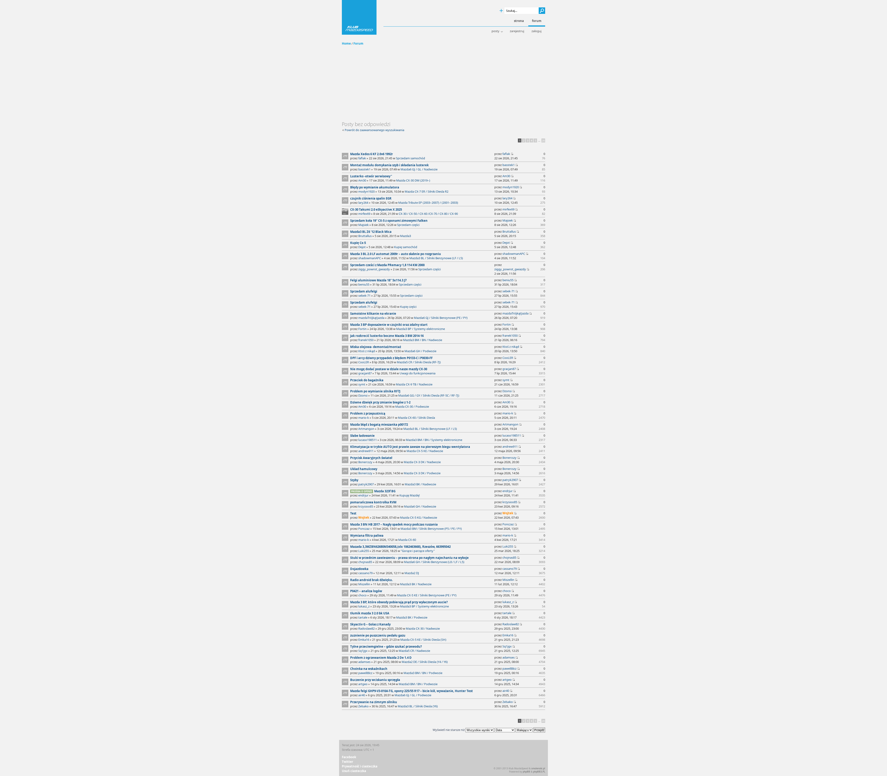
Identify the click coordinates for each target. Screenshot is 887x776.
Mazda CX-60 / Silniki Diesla (416, 418)
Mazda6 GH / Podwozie (420, 351)
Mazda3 (405, 236)
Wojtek (363, 517)
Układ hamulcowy (363, 469)
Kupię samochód (405, 247)
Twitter (347, 762)
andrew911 (366, 451)
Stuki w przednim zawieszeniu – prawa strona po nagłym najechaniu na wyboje (409, 558)
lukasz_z (364, 606)
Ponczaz (364, 529)
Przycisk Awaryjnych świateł (371, 458)
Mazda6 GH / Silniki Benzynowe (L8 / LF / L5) (434, 562)
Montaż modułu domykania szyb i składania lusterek (389, 165)
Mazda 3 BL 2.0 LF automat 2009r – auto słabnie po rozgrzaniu (395, 254)
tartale (362, 617)
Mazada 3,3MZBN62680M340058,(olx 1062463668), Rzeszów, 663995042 (400, 547)
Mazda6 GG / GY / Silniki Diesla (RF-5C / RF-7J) (428, 395)
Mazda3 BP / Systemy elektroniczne (420, 329)
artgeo (363, 684)
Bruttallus (365, 236)
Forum (358, 43)
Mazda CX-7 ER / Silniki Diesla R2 (426, 191)
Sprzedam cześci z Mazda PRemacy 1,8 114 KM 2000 (387, 265)
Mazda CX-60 (407, 540)
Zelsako (363, 706)
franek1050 (366, 340)
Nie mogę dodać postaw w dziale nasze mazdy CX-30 (388, 369)
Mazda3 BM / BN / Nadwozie (422, 340)
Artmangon (366, 429)
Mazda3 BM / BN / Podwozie (423, 673)
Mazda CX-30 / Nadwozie (423, 628)
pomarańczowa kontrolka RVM (373, 502)
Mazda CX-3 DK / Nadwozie (422, 462)
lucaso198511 (367, 440)
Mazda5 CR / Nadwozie (414, 651)
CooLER (363, 362)
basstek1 (364, 169)
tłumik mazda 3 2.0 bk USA (369, 613)
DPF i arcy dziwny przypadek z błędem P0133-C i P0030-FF (391, 358)
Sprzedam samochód (410, 158)
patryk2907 (366, 484)
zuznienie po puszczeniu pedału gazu (377, 635)
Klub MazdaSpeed (359, 17)
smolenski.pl (538, 768)
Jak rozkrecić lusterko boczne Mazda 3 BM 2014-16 (387, 336)
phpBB (526, 771)
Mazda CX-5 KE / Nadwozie (425, 451)
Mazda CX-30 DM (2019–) (413, 180)
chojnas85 (365, 562)
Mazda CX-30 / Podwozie (412, 406)
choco (362, 595)
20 (543, 140)
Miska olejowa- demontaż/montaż (375, 347)
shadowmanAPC (369, 258)
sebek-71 (364, 295)
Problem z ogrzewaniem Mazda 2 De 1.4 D (381, 658)
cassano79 (365, 573)
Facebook (349, 757)
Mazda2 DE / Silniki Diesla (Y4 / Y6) (425, 662)
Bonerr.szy (365, 462)
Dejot (362, 247)
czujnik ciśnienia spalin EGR (371, 198)
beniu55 (363, 284)
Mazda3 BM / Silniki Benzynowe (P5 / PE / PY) (431, 529)
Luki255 (363, 551)
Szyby (354, 480)
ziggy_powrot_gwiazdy (374, 269)
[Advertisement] (443, 86)
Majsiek (363, 225)
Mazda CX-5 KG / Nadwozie (418, 517)
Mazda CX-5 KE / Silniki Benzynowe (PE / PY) (426, 595)
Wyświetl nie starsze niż (449, 730)
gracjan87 (365, 373)
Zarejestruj (517, 31)
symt (361, 384)
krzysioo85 (365, 506)
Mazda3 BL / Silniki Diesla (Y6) (418, 706)
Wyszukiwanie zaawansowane (501, 11)
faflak (362, 158)
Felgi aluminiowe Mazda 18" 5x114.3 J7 (378, 280)
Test (353, 513)
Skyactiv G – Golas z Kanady (370, 624)
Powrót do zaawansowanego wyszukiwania (374, 130)
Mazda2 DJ (411, 573)
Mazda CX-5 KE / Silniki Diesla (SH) (423, 639)
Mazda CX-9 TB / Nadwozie (414, 384)
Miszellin (364, 584)
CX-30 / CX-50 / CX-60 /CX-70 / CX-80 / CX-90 (428, 214)
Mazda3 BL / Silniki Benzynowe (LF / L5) (436, 258)
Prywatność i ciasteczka (359, 766)
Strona (519, 21)
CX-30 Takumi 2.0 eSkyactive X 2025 (376, 209)
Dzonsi (363, 395)
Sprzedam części (408, 225)
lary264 (363, 202)
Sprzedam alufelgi (363, 291)
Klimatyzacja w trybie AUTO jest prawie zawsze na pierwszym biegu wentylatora (410, 447)
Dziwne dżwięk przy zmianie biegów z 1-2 (380, 402)
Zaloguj (536, 31)
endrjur (363, 495)
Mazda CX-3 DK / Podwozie (422, 473)
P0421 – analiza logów (366, 591)
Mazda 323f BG (384, 491)
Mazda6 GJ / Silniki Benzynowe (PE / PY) (441, 318)
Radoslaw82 (366, 628)
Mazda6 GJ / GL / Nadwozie (419, 169)
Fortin (362, 329)
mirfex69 (364, 214)
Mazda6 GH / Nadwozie (420, 506)
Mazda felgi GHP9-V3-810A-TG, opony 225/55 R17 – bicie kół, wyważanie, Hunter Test (411, 691)
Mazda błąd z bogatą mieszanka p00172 (379, 424)
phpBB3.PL (539, 771)
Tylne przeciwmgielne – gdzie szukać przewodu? (386, 646)
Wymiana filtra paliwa (366, 535)
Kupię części (408, 307)
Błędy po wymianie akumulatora (374, 187)
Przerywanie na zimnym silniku (373, 702)
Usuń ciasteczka (354, 771)
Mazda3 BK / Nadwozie (420, 484)
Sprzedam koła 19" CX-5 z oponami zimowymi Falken (389, 221)
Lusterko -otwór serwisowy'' (371, 176)
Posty (495, 31)
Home (346, 43)
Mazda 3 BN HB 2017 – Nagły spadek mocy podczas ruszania (394, 524)
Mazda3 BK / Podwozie (411, 617)
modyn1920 (366, 191)
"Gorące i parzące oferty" (418, 551)
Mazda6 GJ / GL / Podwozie (413, 695)
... (539, 140)
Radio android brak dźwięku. (371, 580)
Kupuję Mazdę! (409, 495)
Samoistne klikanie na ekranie (373, 313)
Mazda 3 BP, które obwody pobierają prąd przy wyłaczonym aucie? (399, 602)
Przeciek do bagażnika (366, 380)
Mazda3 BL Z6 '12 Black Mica (371, 232)
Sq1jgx (363, 651)
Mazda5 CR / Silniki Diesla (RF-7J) (419, 362)
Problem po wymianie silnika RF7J (375, 391)
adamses (364, 662)
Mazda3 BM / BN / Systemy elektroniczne (434, 440)
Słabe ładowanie (362, 436)
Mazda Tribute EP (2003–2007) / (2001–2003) (428, 202)
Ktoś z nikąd (366, 351)
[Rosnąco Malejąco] (530, 730)
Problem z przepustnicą (367, 413)
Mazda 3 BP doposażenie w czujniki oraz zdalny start (389, 325)
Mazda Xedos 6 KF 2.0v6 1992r (371, 154)
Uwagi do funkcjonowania (417, 373)
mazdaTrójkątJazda (371, 318)
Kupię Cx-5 (358, 243)
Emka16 (363, 639)
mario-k (363, 418)
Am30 (362, 180)
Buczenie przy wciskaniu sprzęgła (375, 680)
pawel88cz (365, 673)
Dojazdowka (359, 569)
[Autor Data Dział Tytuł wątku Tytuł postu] (505, 730)
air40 (361, 695)
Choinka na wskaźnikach (368, 669)
